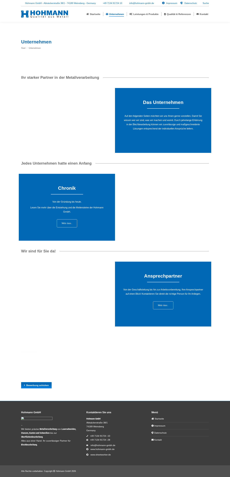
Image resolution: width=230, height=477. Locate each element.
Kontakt (158, 440)
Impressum (159, 425)
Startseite (159, 418)
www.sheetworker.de (100, 454)
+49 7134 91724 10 (112, 3)
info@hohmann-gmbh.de (141, 3)
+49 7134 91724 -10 (100, 436)
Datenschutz (160, 433)
